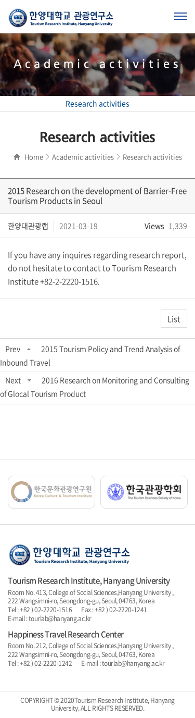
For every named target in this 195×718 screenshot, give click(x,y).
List (173, 319)
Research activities (97, 103)
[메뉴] (180, 16)
